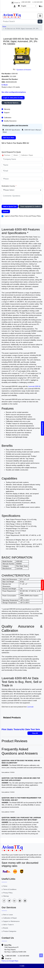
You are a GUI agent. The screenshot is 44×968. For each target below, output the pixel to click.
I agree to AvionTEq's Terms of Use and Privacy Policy (22, 216)
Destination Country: (9, 186)
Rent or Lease (8, 914)
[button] (40, 15)
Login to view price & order (13, 98)
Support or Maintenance (11, 921)
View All (35, 733)
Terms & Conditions (9, 889)
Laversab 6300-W (34, 386)
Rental (16, 155)
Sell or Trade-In (8, 924)
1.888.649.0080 (25, 2)
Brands (5, 928)
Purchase (7, 155)
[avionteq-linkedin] (25, 901)
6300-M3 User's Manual (32, 130)
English (23, 6)
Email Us (17, 2)
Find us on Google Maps (10, 961)
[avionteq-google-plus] (14, 901)
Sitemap (6, 896)
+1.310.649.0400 (37, 2)
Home (4, 26)
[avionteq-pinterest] (20, 901)
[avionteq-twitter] (9, 901)
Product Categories (9, 931)
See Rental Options (11, 103)
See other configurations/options (14, 92)
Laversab (30, 707)
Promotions (42, 585)
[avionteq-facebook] (4, 901)
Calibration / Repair (27, 155)
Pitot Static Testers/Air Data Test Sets (21, 729)
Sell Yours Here (8, 137)
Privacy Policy (7, 893)
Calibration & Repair (10, 918)
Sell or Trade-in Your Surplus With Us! (15, 143)
